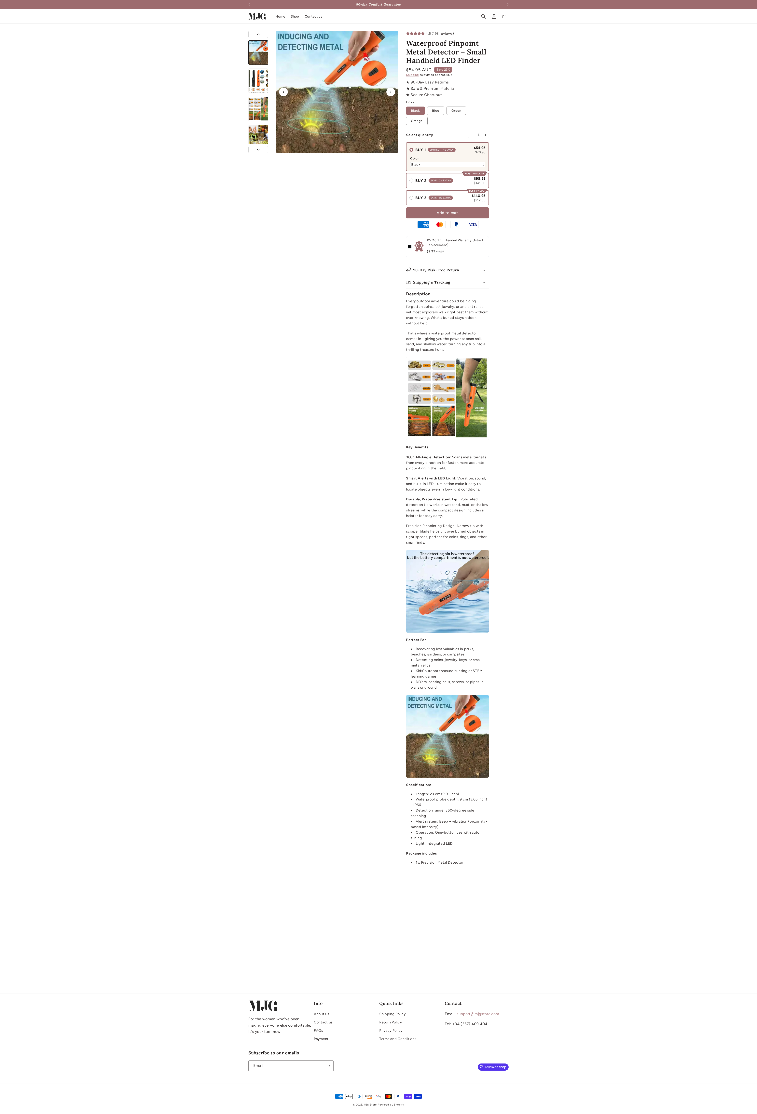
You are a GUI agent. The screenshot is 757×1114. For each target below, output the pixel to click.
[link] (419, 246)
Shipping (412, 75)
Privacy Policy (391, 1030)
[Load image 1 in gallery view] (258, 52)
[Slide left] (283, 92)
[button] (483, 16)
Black (415, 110)
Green (456, 110)
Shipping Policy (392, 1014)
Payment (321, 1039)
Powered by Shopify (391, 1104)
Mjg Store (370, 1104)
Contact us (323, 1022)
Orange (417, 121)
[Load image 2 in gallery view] (258, 80)
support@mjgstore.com (478, 1014)
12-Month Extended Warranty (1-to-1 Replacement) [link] (455, 242)
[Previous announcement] (249, 4)
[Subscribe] (328, 1065)
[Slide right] (390, 92)
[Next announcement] (507, 4)
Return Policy (390, 1022)
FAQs (318, 1030)
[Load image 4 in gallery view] (258, 137)
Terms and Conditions (397, 1039)
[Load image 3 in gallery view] (258, 109)
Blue (435, 110)
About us (321, 1014)
